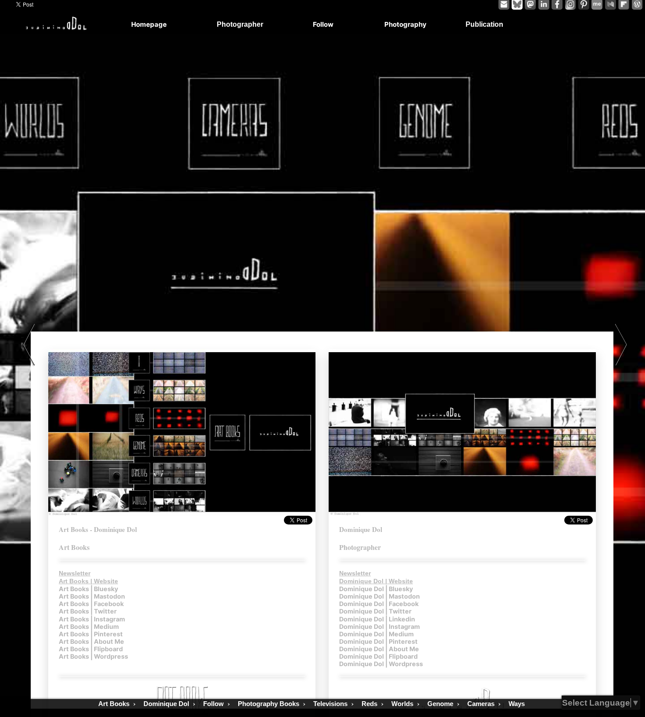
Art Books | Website (88, 581)
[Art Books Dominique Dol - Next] (621, 345)
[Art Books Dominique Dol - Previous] (28, 345)
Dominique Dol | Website (376, 581)
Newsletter (74, 573)
